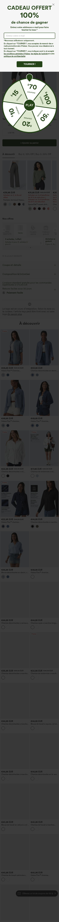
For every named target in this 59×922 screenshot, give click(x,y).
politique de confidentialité (14, 56)
